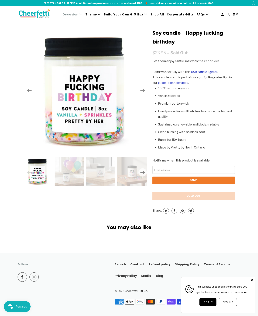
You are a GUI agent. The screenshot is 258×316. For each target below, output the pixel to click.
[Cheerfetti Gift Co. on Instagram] (35, 277)
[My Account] (222, 14)
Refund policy (159, 264)
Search (120, 264)
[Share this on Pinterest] (182, 210)
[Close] (252, 280)
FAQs (201, 14)
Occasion (71, 14)
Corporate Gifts (180, 14)
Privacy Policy (126, 276)
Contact (137, 264)
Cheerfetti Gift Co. (136, 290)
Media (146, 276)
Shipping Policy (187, 264)
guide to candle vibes (173, 83)
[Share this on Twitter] (165, 210)
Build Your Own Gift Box (124, 14)
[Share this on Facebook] (174, 210)
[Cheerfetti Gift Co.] (35, 14)
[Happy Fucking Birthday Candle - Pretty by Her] (86, 90)
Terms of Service (217, 264)
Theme (91, 14)
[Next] (142, 90)
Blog (159, 276)
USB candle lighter (204, 72)
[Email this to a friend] (190, 210)
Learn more (240, 292)
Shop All (157, 14)
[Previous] (29, 90)
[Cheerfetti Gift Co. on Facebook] (23, 277)
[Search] (228, 14)
